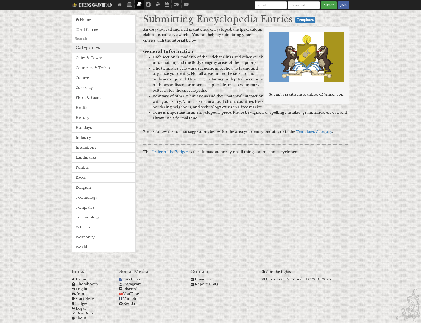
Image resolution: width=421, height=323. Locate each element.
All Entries (89, 29)
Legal (80, 308)
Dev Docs (84, 313)
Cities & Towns (89, 58)
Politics (82, 167)
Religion (83, 187)
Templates (85, 207)
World (81, 247)
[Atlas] (157, 4)
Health (81, 107)
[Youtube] (186, 4)
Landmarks (86, 157)
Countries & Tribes (93, 68)
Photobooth (86, 284)
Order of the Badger (169, 152)
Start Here (84, 299)
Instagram (132, 284)
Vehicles (83, 227)
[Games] (177, 4)
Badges (81, 303)
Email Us (202, 279)
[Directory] (148, 4)
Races (81, 177)
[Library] (129, 4)
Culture (82, 78)
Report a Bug (206, 284)
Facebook (131, 279)
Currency (84, 88)
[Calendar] (167, 4)
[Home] (119, 4)
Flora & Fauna (88, 98)
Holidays (84, 127)
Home (85, 19)
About (80, 318)
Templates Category (314, 132)
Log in (81, 289)
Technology (86, 197)
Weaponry (85, 237)
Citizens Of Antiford (94, 5)
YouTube (131, 294)
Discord (130, 289)
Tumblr (129, 299)
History (82, 117)
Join (344, 5)
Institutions (86, 147)
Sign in (329, 5)
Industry (83, 137)
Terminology (88, 217)
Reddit (129, 303)
